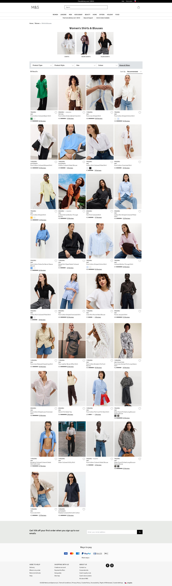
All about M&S (83, 578)
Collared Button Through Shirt (123, 264)
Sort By (123, 72)
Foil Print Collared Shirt (93, 215)
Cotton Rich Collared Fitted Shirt (96, 165)
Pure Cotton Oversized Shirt (123, 165)
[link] (135, 1)
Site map (57, 576)
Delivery (32, 567)
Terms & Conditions (65, 583)
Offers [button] (101, 14)
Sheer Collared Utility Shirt (66, 462)
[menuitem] (55, 14)
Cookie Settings (118, 583)
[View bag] (138, 7)
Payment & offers (59, 570)
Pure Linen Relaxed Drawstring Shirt (41, 364)
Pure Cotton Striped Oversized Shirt (69, 314)
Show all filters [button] (124, 65)
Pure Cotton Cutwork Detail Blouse (97, 462)
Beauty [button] (87, 14)
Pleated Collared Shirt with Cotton (69, 513)
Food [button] (117, 14)
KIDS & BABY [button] (78, 14)
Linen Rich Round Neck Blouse (95, 314)
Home (31, 23)
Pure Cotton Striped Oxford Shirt (124, 116)
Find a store (129, 1)
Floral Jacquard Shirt (120, 314)
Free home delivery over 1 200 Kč (71, 18)
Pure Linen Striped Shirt (93, 116)
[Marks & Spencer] (35, 7)
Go (140, 532)
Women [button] (55, 14)
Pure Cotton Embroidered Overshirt (69, 116)
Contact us (82, 567)
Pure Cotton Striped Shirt (38, 215)
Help (30, 576)
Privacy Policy (76, 583)
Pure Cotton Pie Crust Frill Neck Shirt (97, 412)
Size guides (57, 573)
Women (37, 23)
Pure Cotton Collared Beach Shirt (40, 116)
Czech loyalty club (85, 573)
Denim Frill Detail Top (65, 412)
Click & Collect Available (102, 18)
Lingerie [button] (63, 14)
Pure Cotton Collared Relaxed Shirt (41, 165)
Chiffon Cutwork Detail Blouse (67, 165)
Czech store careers (85, 576)
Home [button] (95, 14)
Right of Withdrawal (106, 583)
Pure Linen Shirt (35, 513)
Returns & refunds (35, 573)
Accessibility (95, 583)
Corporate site (83, 570)
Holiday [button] (110, 14)
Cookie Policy (86, 583)
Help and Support (88, 18)
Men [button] (70, 14)
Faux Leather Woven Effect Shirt (68, 364)
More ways (85, 558)
